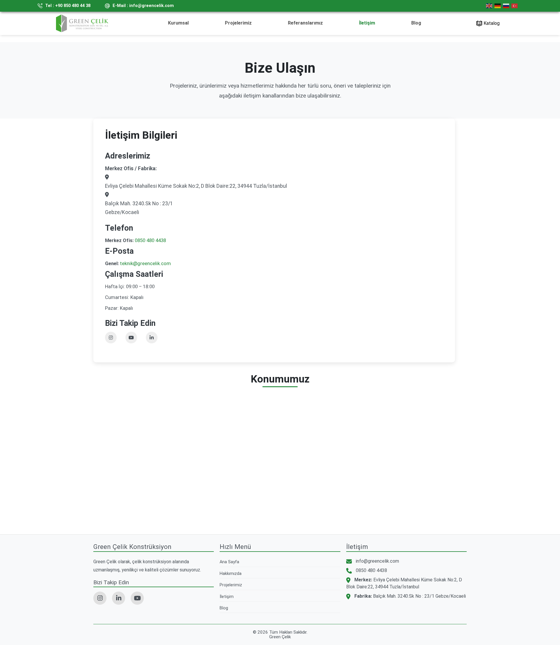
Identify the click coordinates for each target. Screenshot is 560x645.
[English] (490, 6)
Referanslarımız (305, 23)
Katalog (492, 23)
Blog (416, 23)
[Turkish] (515, 6)
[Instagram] (111, 337)
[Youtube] (131, 337)
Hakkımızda (231, 573)
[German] (498, 6)
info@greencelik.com (377, 561)
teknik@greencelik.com (145, 263)
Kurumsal (178, 23)
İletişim (367, 23)
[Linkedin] (152, 337)
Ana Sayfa (229, 561)
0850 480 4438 (150, 240)
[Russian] (507, 6)
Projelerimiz (238, 23)
